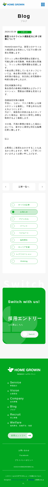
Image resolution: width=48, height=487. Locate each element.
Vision (14, 392)
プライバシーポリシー (24, 460)
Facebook (24, 455)
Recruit (15, 416)
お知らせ (24, 32)
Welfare (21, 424)
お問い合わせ (24, 450)
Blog (13, 408)
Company (17, 400)
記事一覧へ (24, 187)
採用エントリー (18, 435)
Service (15, 384)
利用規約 (31, 480)
